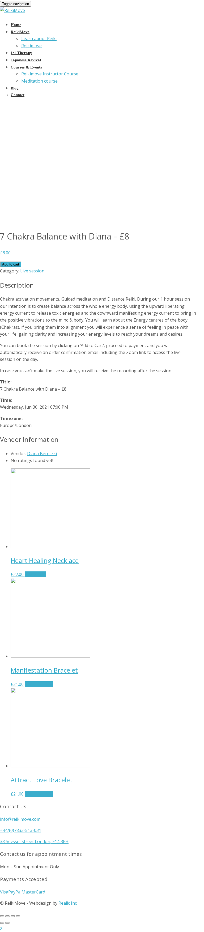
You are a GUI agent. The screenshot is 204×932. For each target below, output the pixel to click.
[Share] (7, 916)
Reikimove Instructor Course (49, 74)
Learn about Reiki (39, 38)
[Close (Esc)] (2, 916)
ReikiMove (20, 32)
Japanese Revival (26, 60)
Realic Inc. (68, 903)
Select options (39, 684)
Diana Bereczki (42, 453)
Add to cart (10, 264)
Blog (15, 88)
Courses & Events (26, 67)
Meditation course (39, 81)
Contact (17, 95)
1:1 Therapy (21, 53)
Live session (32, 271)
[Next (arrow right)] (7, 923)
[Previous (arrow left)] (2, 923)
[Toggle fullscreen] (13, 916)
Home (16, 25)
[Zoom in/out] (18, 916)
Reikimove (31, 46)
